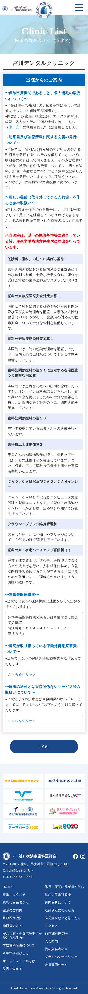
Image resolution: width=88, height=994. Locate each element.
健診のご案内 (12, 910)
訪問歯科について (58, 902)
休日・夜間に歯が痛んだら (64, 887)
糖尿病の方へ (12, 926)
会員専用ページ (56, 964)
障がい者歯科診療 (58, 894)
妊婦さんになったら (59, 910)
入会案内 (51, 941)
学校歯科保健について (19, 945)
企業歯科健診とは (16, 953)
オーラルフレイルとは (19, 961)
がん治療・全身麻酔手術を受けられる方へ (22, 936)
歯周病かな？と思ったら (63, 918)
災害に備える (12, 969)
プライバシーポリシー (61, 957)
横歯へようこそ (14, 894)
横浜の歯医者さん (16, 902)
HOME (7, 887)
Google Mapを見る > (18, 870)
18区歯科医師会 (56, 933)
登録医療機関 (12, 918)
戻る (44, 746)
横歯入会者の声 (56, 949)
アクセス (51, 926)
